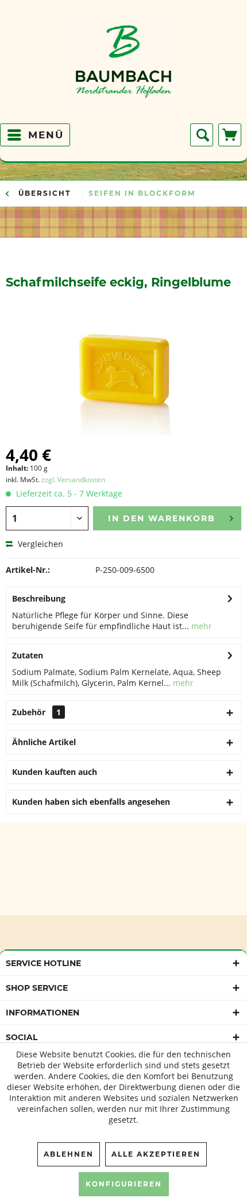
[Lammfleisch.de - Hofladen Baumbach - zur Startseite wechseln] (124, 66)
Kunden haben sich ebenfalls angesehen (91, 801)
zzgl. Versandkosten (73, 479)
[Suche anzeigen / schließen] (201, 134)
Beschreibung (38, 598)
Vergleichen (39, 543)
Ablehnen (69, 1154)
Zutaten (27, 655)
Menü (46, 135)
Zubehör (36, 712)
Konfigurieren (124, 1184)
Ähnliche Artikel (44, 741)
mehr (200, 626)
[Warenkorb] (229, 134)
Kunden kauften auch (54, 771)
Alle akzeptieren (155, 1154)
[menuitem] (35, 134)
